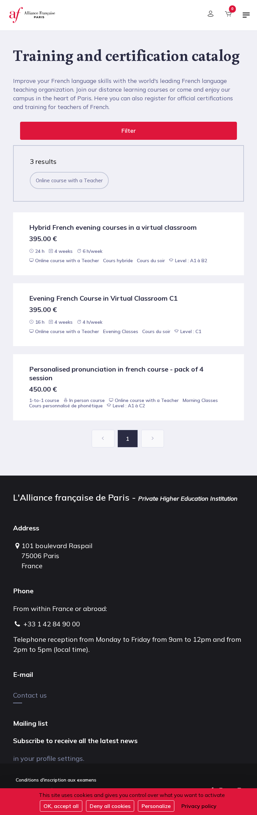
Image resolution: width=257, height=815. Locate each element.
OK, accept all (61, 806)
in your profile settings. (48, 758)
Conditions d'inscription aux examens (56, 780)
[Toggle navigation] (246, 17)
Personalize (156, 806)
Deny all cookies (110, 806)
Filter (128, 130)
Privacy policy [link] (199, 806)
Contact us (30, 695)
